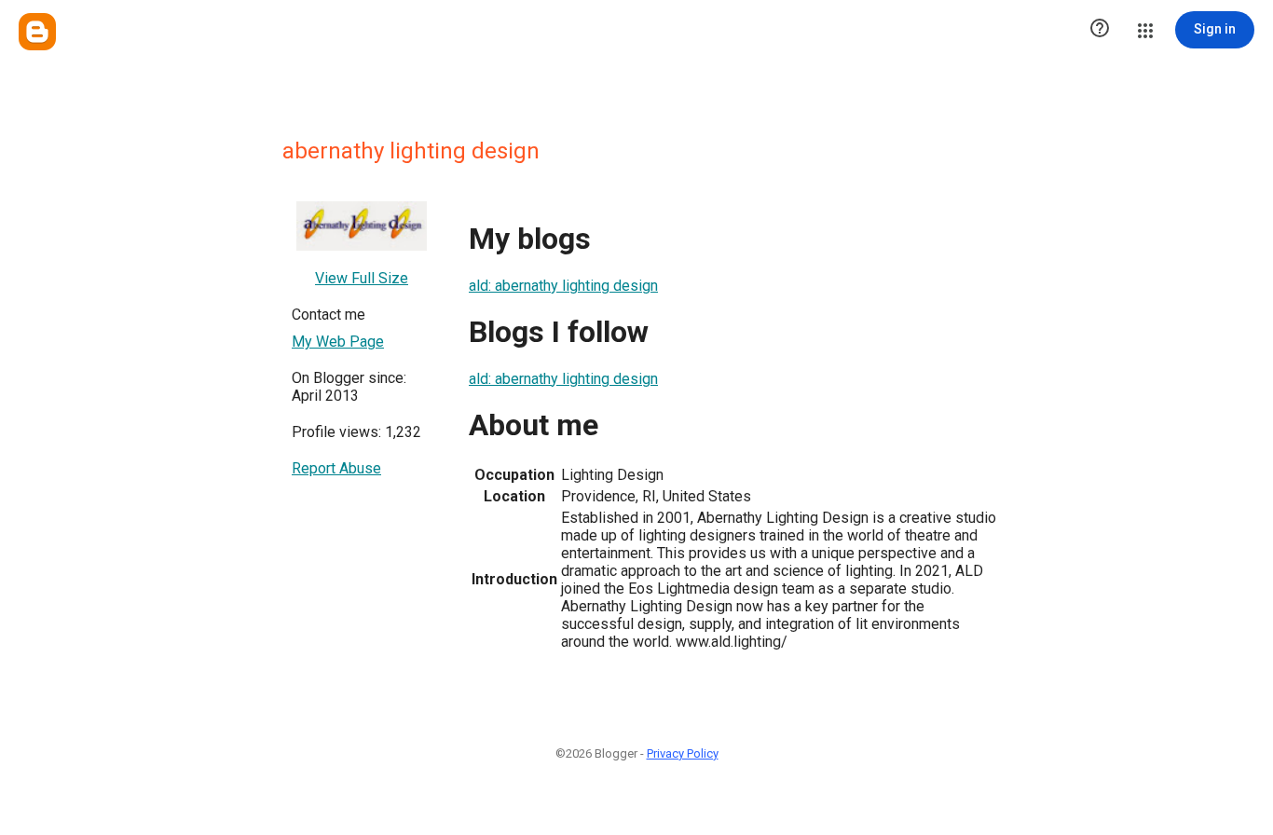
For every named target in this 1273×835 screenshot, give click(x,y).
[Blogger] (37, 31)
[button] (1099, 29)
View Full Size (361, 278)
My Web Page (338, 341)
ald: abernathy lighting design (563, 285)
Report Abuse (336, 468)
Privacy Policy (683, 753)
